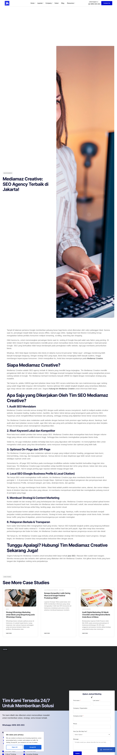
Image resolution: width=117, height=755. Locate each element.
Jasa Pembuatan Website (51, 590)
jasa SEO (72, 556)
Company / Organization (80, 708)
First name (76, 700)
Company (49, 3)
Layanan (40, 3)
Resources (70, 3)
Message (76, 739)
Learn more (9, 633)
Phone (75, 723)
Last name (96, 700)
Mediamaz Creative (95, 358)
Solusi (56, 3)
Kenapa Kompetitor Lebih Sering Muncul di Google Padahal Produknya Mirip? (57, 595)
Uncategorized (8, 173)
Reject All (14, 747)
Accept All (33, 747)
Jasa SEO (61, 590)
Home (32, 3)
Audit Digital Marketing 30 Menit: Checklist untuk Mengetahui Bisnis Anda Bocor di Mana (96, 614)
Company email (78, 716)
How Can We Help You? (80, 731)
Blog (62, 3)
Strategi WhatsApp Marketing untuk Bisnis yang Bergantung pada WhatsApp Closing (20, 614)
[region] (24, 741)
